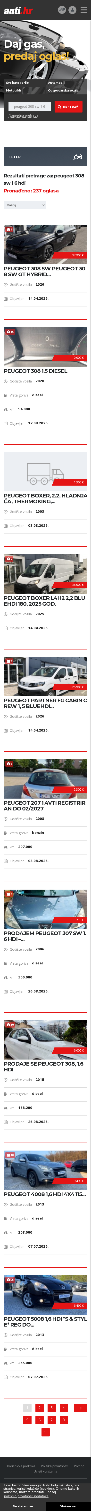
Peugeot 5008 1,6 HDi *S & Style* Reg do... (45, 1322)
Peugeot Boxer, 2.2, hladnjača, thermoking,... (45, 498)
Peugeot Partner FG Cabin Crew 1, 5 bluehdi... (45, 703)
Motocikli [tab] (13, 90)
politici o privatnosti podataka (26, 1496)
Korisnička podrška (21, 1466)
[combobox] (25, 205)
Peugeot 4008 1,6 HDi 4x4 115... (45, 1194)
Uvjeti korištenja (45, 1471)
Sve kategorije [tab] (17, 82)
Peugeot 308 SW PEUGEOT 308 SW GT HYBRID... (44, 271)
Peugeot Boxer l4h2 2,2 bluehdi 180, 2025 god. (44, 601)
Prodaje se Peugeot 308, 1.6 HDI (43, 1067)
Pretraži (71, 107)
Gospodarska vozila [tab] (63, 90)
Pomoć (79, 1466)
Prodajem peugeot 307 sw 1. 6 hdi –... (45, 936)
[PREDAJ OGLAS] (62, 9)
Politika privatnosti (54, 1466)
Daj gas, (36, 49)
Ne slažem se (23, 1506)
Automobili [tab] (56, 82)
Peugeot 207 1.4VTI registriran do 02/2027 (44, 806)
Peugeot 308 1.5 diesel (35, 371)
